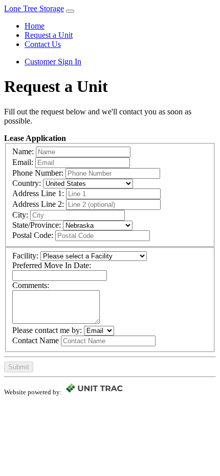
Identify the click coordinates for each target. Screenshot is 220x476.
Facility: (25, 255)
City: (20, 214)
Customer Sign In (53, 61)
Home (35, 25)
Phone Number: (37, 173)
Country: (26, 183)
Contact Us (43, 44)
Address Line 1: (38, 193)
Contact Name (35, 340)
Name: (23, 151)
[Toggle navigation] (70, 11)
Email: (22, 162)
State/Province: (36, 225)
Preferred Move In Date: (51, 265)
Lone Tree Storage (34, 8)
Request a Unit (49, 35)
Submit (18, 367)
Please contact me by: (47, 330)
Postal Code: (32, 235)
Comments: (30, 285)
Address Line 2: (38, 204)
